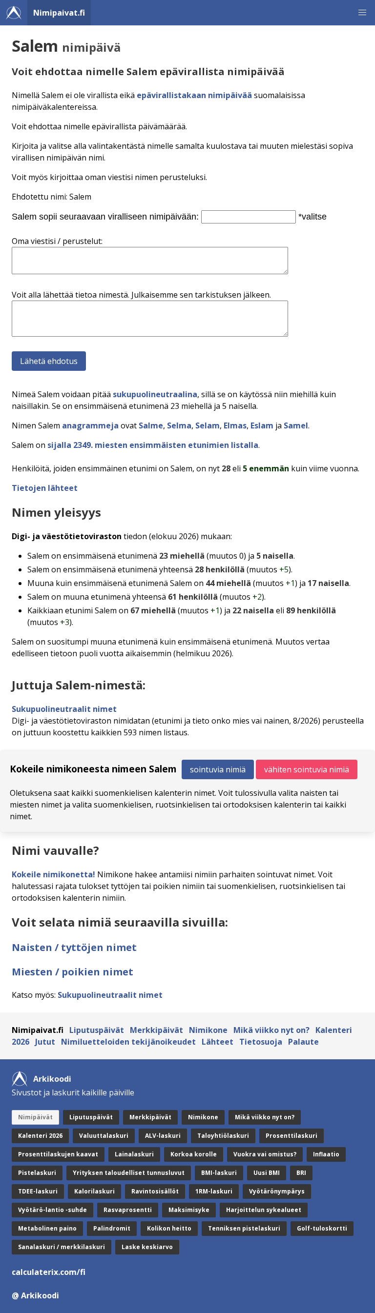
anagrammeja (90, 425)
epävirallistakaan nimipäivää (194, 95)
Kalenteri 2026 (40, 1135)
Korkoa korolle (193, 1154)
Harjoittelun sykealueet (263, 1210)
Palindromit (111, 1228)
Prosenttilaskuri (291, 1135)
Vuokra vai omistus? (264, 1154)
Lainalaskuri (134, 1154)
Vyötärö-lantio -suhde (52, 1210)
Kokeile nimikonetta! (53, 874)
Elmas (235, 425)
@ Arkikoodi (35, 1295)
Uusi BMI (266, 1173)
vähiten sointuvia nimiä (306, 769)
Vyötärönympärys (277, 1191)
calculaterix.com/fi (48, 1272)
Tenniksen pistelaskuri (244, 1228)
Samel (296, 425)
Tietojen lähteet (45, 488)
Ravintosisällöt (155, 1191)
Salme (151, 425)
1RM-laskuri (213, 1191)
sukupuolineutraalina (155, 394)
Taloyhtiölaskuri (223, 1135)
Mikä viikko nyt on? (271, 1030)
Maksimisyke (188, 1210)
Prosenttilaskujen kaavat (58, 1154)
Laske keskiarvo (147, 1247)
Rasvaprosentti (128, 1210)
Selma (179, 425)
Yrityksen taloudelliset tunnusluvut (129, 1173)
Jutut (45, 1041)
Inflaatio (326, 1154)
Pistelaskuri (37, 1173)
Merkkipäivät (156, 1030)
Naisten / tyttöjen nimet (74, 947)
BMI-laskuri (219, 1173)
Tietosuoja (260, 1041)
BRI (301, 1173)
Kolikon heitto (169, 1228)
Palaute (303, 1041)
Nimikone (208, 1030)
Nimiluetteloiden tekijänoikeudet (128, 1041)
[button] (362, 12)
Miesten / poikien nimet (72, 971)
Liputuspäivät (96, 1030)
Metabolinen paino (47, 1228)
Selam (207, 425)
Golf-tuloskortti (322, 1228)
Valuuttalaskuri (103, 1135)
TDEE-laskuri (38, 1191)
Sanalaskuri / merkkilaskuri (61, 1247)
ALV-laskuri (163, 1135)
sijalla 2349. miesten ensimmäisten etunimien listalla (152, 445)
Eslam (261, 425)
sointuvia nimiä (218, 769)
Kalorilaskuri (94, 1191)
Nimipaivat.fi (59, 12)
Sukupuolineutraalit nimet (64, 709)
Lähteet (217, 1041)
